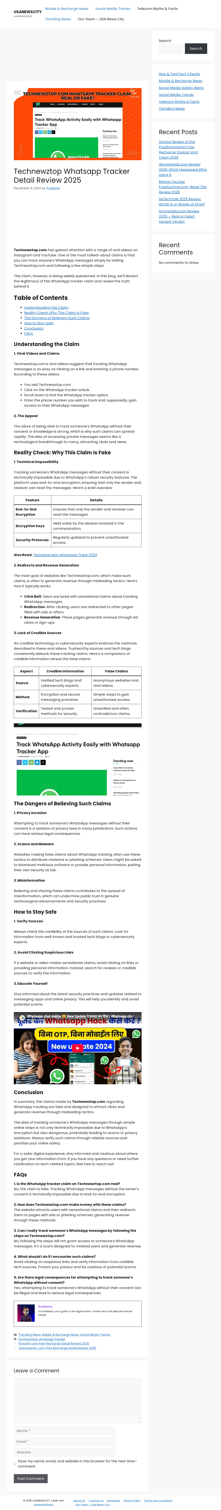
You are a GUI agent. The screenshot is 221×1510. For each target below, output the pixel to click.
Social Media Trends (112, 8)
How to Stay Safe (39, 323)
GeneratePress (43, 1504)
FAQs (28, 333)
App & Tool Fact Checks (179, 73)
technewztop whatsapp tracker (41, 1339)
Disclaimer (113, 1500)
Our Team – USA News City (101, 19)
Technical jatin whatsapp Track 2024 (65, 554)
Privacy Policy (132, 1500)
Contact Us (96, 1500)
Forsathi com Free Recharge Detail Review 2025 (53, 1344)
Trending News (58, 19)
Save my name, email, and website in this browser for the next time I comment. (77, 1464)
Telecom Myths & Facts (157, 8)
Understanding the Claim (46, 307)
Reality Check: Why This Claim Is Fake (56, 312)
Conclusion (34, 328)
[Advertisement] (77, 55)
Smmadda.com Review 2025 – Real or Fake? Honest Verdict (179, 216)
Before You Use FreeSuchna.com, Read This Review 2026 (183, 186)
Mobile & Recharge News (66, 8)
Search (165, 40)
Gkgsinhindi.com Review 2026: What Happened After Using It (183, 169)
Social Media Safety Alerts (181, 87)
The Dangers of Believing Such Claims (57, 317)
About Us (79, 1500)
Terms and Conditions (158, 1500)
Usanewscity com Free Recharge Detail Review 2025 (57, 1348)
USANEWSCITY (28, 12)
